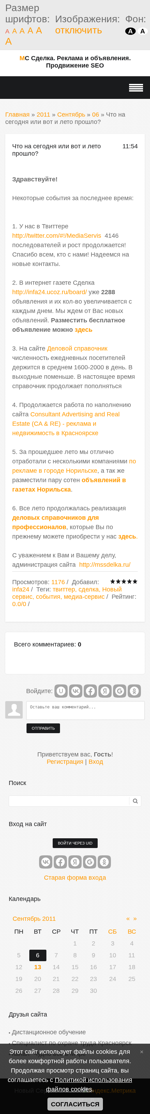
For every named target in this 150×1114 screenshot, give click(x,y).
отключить (78, 30)
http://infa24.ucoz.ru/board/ (49, 292)
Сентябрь (71, 114)
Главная (17, 114)
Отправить (43, 728)
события (48, 596)
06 (95, 114)
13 (37, 967)
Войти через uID (75, 843)
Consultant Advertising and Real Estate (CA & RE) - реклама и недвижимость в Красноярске (66, 424)
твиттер (64, 589)
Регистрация (65, 761)
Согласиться (75, 1104)
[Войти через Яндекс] (105, 691)
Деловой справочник (77, 348)
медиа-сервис (84, 596)
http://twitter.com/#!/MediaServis (56, 235)
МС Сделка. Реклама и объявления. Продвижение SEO (75, 62)
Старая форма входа (75, 877)
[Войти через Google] (119, 691)
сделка (88, 589)
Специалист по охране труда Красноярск (72, 1043)
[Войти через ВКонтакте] (75, 691)
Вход (96, 761)
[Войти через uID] (61, 691)
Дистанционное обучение (49, 1032)
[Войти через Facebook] (90, 691)
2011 (43, 114)
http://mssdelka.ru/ (104, 564)
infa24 (20, 589)
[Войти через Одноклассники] (134, 691)
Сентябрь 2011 (34, 918)
